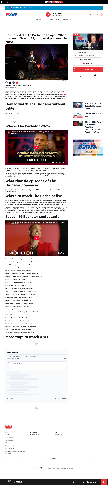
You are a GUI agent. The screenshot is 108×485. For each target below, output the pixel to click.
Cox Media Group (12, 462)
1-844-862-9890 (88, 70)
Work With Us (9, 437)
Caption (63, 77)
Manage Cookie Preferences (11, 464)
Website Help (58, 434)
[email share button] (13, 82)
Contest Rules (9, 440)
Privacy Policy (57, 462)
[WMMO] (54, 2)
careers (88, 462)
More (71, 19)
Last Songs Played (40, 19)
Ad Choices (78, 462)
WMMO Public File (10, 445)
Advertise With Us (35, 434)
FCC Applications (9, 448)
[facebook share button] (6, 82)
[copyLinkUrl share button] (17, 82)
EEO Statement (9, 443)
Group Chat (65, 19)
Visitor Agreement (48, 462)
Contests (52, 19)
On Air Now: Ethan (87, 47)
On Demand (58, 19)
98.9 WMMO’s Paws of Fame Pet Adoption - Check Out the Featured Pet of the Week (93, 127)
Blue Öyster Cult (57, 15)
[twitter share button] (10, 82)
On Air (47, 19)
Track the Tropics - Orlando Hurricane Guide (93, 105)
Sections (4, 2)
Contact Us (8, 434)
